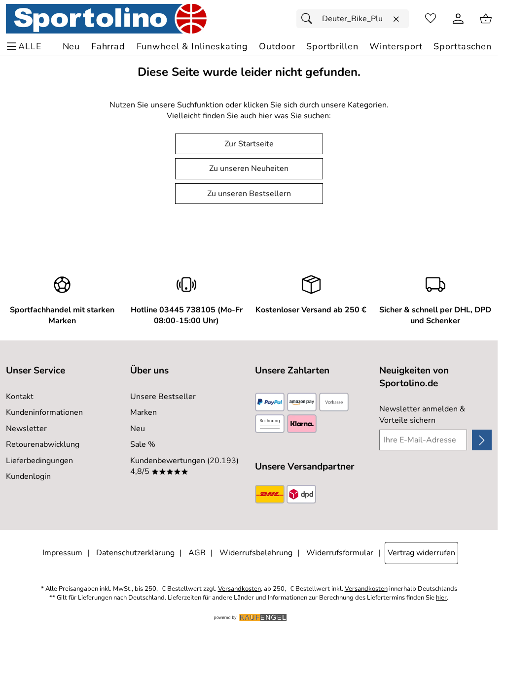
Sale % (142, 444)
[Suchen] (309, 18)
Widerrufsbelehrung (255, 552)
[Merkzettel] (430, 19)
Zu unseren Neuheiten (249, 168)
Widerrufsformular (339, 552)
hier (441, 598)
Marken (143, 412)
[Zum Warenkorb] (486, 19)
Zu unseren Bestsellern (249, 193)
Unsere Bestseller (163, 396)
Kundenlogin (28, 476)
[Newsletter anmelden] (482, 440)
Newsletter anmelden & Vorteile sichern (422, 414)
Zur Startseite (249, 143)
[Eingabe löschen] (396, 19)
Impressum (62, 552)
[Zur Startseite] (106, 19)
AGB (197, 552)
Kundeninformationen (44, 412)
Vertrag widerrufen (421, 552)
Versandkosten (239, 589)
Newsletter (26, 428)
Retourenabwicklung (42, 444)
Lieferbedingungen (39, 460)
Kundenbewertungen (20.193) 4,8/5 (184, 466)
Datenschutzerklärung (135, 552)
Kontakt (20, 396)
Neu (137, 428)
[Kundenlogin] (458, 19)
